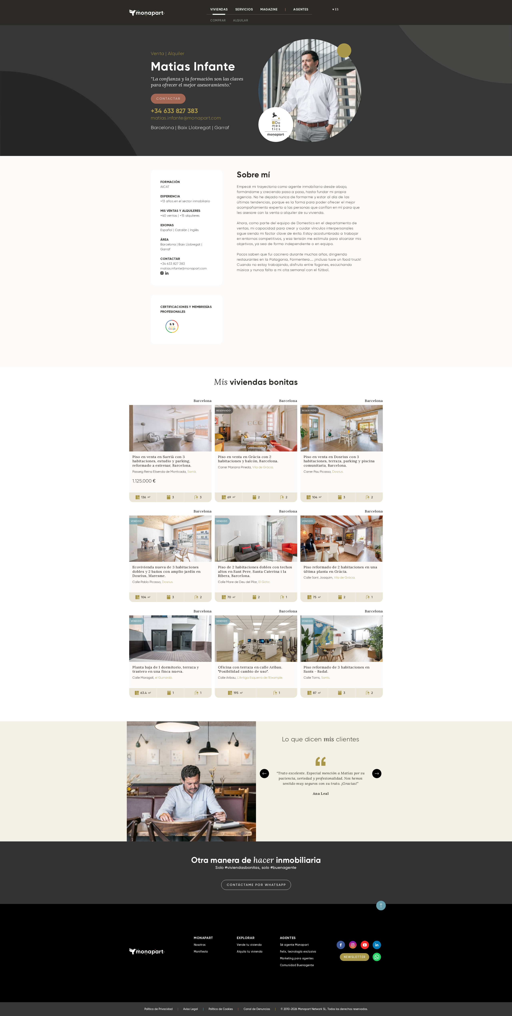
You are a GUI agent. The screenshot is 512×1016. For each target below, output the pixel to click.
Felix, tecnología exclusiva (298, 951)
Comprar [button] (218, 20)
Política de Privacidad (158, 1009)
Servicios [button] (244, 9)
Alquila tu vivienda (249, 951)
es (337, 9)
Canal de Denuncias (257, 1009)
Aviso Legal (190, 1009)
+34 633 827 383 (174, 111)
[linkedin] (166, 273)
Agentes (301, 9)
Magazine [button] (269, 9)
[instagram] (162, 273)
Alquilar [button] (240, 20)
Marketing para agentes (297, 958)
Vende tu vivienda (249, 945)
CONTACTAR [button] (168, 98)
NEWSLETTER (355, 957)
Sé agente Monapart (294, 945)
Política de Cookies (221, 1009)
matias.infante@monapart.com (186, 118)
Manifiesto (201, 951)
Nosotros (200, 945)
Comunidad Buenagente (297, 965)
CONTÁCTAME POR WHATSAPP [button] (256, 885)
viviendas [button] (219, 9)
